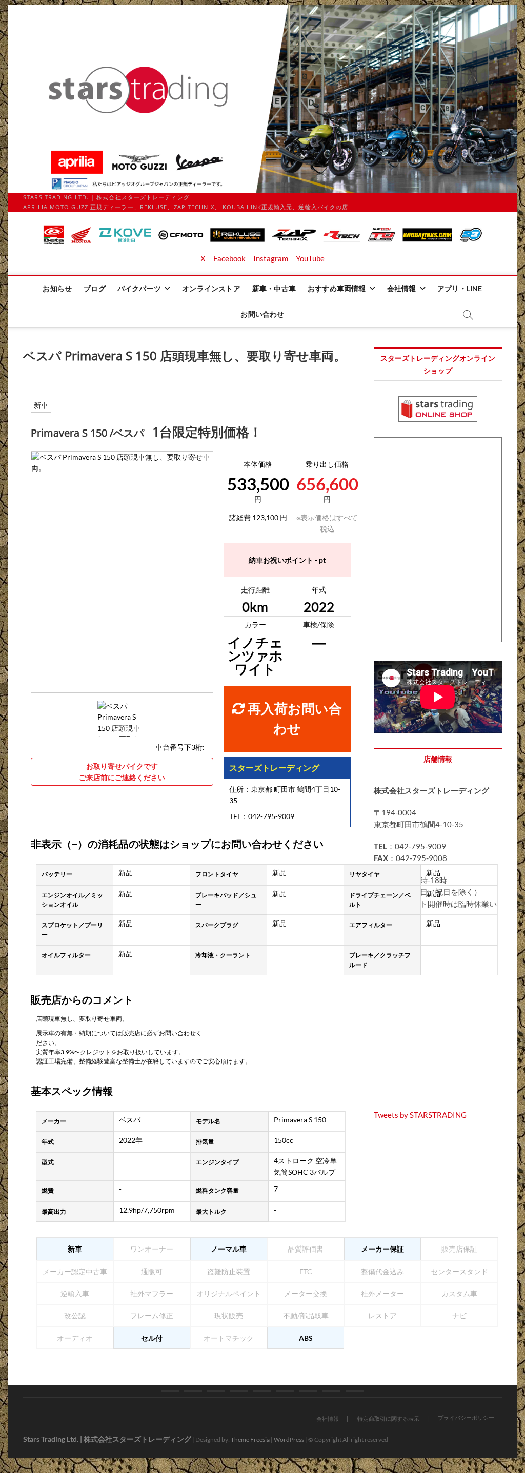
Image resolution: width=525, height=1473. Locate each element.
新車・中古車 (274, 288)
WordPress (289, 1439)
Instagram (270, 258)
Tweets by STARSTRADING (420, 1114)
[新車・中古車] (262, 1391)
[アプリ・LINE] (331, 1391)
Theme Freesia (250, 1439)
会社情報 (401, 288)
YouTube (310, 258)
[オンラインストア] (239, 1391)
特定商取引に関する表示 (388, 1418)
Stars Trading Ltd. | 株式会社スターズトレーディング (107, 1439)
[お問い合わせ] (355, 1391)
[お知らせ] (170, 1391)
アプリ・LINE (459, 288)
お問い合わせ (262, 314)
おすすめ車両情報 (337, 288)
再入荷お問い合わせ (293, 718)
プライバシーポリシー (466, 1417)
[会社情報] (308, 1391)
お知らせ (57, 288)
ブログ (95, 288)
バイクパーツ (139, 288)
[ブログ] (193, 1391)
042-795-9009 (271, 816)
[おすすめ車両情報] (285, 1391)
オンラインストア (211, 288)
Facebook (229, 258)
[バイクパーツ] (216, 1391)
